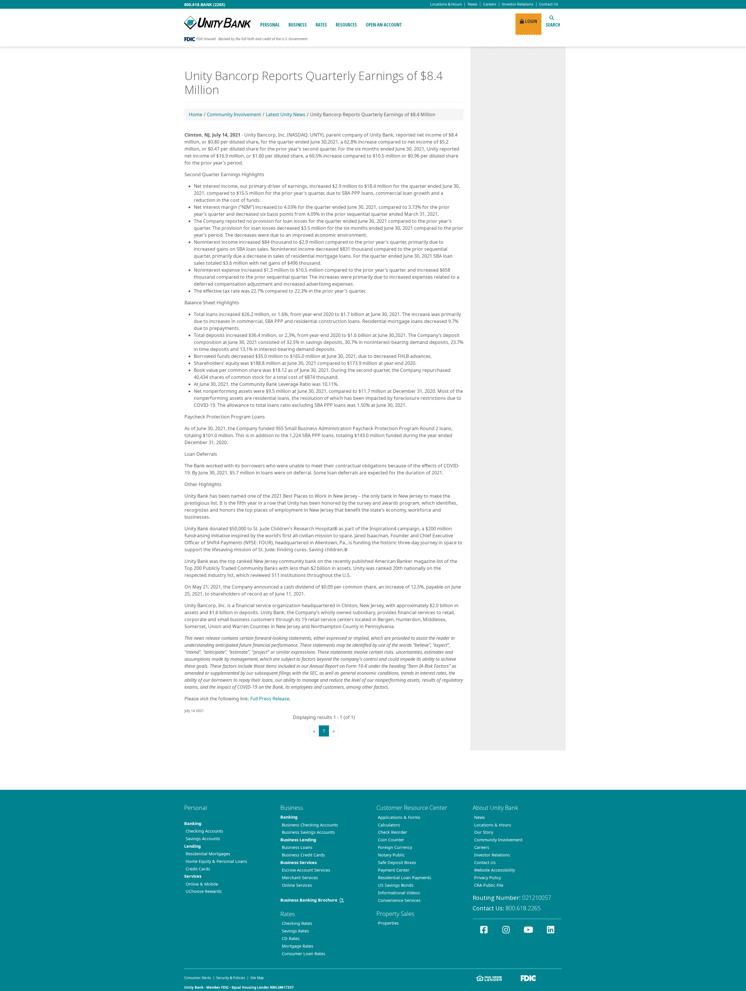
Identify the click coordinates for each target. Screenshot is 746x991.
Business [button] (297, 25)
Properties (388, 923)
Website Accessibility (494, 870)
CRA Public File (488, 885)
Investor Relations (517, 4)
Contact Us (485, 862)
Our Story (483, 832)
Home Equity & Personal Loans (216, 861)
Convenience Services (399, 900)
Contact (548, 4)
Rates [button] (321, 25)
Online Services (297, 885)
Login (530, 21)
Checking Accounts (204, 831)
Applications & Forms (399, 817)
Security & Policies (230, 978)
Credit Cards (198, 869)
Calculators (389, 825)
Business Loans (297, 847)
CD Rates (291, 938)
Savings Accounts (203, 838)
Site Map (257, 978)
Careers (489, 4)
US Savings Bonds (396, 885)
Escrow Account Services (306, 870)
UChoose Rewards (204, 891)
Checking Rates (297, 923)
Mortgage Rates (297, 946)
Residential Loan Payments (404, 877)
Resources (346, 25)
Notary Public (391, 855)
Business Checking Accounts (310, 825)
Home (195, 114)
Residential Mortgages (208, 853)
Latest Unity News (285, 114)
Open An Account (384, 25)
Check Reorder (392, 832)
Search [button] (553, 25)
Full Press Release (269, 698)
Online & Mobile (202, 884)
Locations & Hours (492, 825)
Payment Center (393, 870)
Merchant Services (300, 877)
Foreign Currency (395, 847)
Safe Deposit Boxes (397, 862)
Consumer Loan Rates (303, 953)
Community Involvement (234, 114)
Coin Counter (391, 839)
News (472, 4)
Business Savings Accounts (308, 832)
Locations (446, 4)
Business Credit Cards (303, 855)
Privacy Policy (487, 877)
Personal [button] (270, 25)
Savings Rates (295, 931)
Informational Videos (399, 892)
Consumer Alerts (197, 978)
